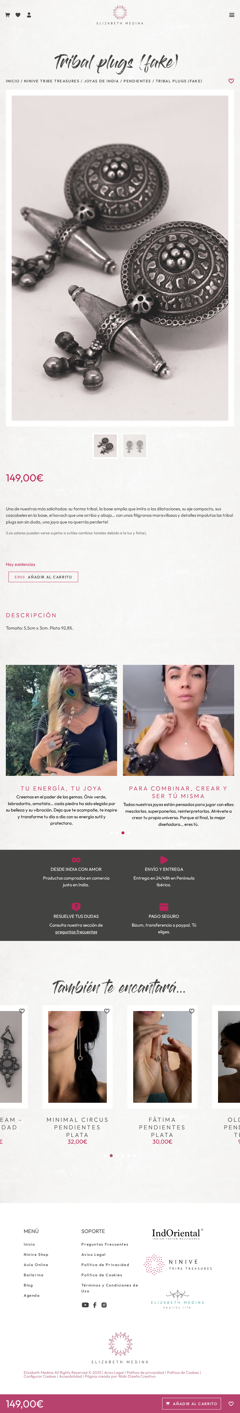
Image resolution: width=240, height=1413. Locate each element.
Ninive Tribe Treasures (51, 81)
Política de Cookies (101, 1274)
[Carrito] (7, 15)
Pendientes (137, 81)
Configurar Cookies (40, 1376)
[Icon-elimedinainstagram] (104, 1305)
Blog (28, 1285)
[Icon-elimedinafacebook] (95, 1305)
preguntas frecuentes (76, 932)
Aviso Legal (93, 1254)
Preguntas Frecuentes (104, 1244)
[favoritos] (22, 1011)
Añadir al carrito (50, 577)
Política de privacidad (145, 1372)
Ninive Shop (36, 1254)
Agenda (32, 1295)
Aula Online (36, 1264)
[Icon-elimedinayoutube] (85, 1305)
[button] (111, 832)
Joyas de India (101, 81)
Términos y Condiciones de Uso (109, 1288)
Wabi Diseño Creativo (136, 1376)
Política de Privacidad (105, 1264)
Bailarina (34, 1274)
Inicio (13, 81)
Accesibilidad (70, 1376)
